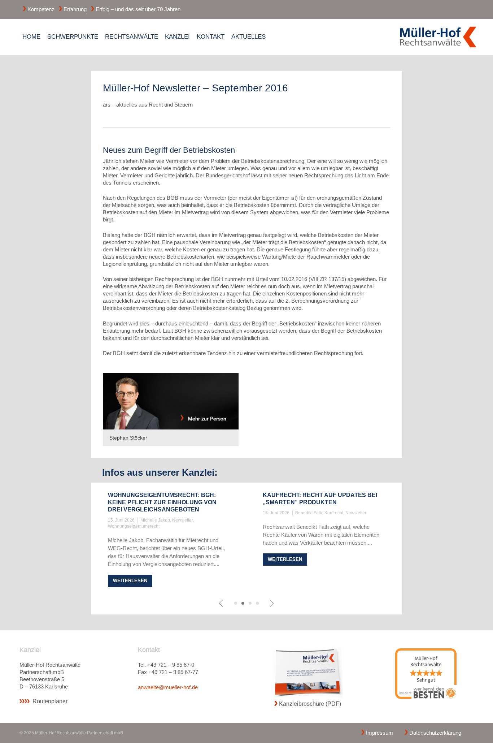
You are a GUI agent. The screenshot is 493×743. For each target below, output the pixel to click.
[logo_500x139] (438, 37)
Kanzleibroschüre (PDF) (310, 703)
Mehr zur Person (205, 419)
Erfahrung (75, 9)
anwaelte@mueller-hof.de (168, 687)
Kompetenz (40, 9)
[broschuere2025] (308, 673)
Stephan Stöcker (128, 438)
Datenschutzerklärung (435, 733)
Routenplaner (49, 701)
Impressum (379, 733)
